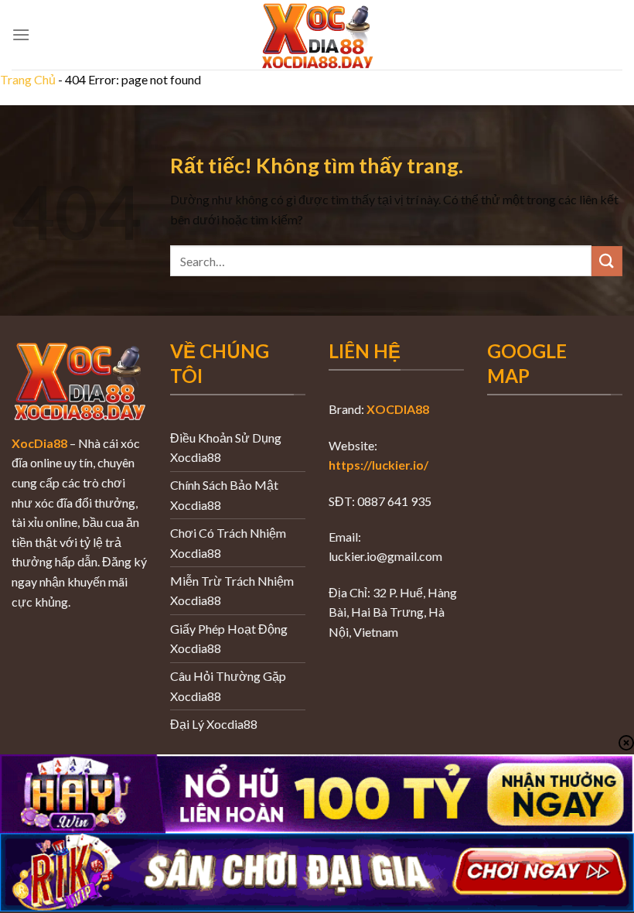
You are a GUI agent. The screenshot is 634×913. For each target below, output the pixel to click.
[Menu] (21, 34)
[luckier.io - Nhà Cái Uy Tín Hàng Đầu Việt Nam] (317, 35)
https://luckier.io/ (378, 464)
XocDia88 (39, 443)
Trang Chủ (28, 79)
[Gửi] (606, 261)
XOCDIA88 (397, 409)
